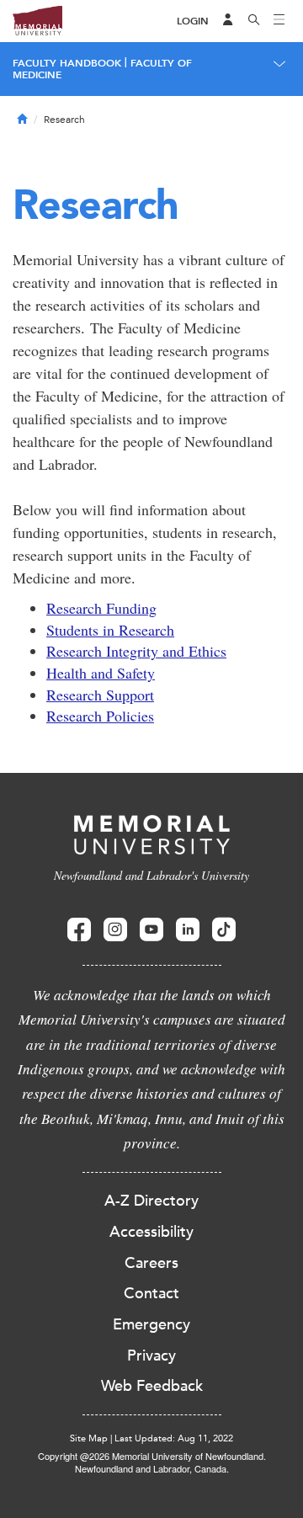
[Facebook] (79, 930)
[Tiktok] (224, 930)
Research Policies (100, 716)
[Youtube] (151, 930)
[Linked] (187, 930)
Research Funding (101, 608)
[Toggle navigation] (279, 21)
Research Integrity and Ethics (136, 651)
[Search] (254, 21)
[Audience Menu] (228, 21)
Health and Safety (100, 673)
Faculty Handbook (67, 63)
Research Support (100, 694)
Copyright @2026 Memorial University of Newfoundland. (152, 1455)
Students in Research (110, 630)
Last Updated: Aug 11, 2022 (173, 1438)
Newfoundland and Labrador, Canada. (152, 1468)
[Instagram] (115, 930)
